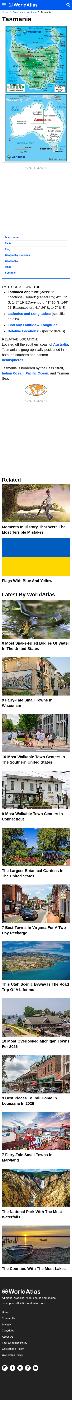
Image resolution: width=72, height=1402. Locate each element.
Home (5, 1312)
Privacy (6, 1324)
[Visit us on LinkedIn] (35, 1368)
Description (12, 237)
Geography (11, 261)
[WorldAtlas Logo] (24, 5)
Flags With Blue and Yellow (27, 581)
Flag (7, 249)
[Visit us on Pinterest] (28, 1368)
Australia (60, 344)
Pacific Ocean (37, 373)
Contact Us (8, 1318)
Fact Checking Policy (14, 1342)
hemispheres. (13, 360)
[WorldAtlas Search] (68, 5)
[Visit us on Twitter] (20, 1368)
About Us (7, 1336)
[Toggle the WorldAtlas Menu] (4, 5)
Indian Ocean (13, 373)
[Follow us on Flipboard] (5, 1368)
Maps (8, 266)
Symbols (10, 272)
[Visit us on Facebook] (12, 1368)
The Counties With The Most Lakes (34, 1268)
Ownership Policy (12, 1355)
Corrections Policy (13, 1348)
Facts (8, 243)
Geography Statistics (17, 255)
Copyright (8, 1330)
